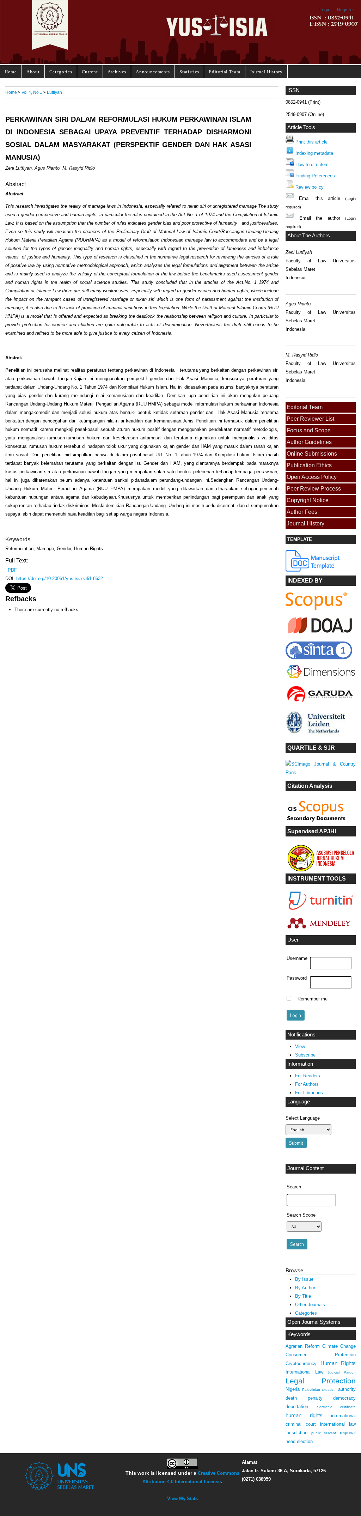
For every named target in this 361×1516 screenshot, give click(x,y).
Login (324, 9)
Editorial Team (224, 71)
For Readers (307, 1075)
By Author (305, 1287)
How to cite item (312, 164)
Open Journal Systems (314, 1322)
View (300, 1046)
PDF (12, 570)
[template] (313, 570)
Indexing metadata (314, 153)
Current (90, 71)
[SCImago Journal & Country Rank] (321, 772)
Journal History (266, 71)
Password (297, 978)
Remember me (313, 999)
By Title (303, 1296)
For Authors (307, 1084)
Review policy (309, 187)
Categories (60, 71)
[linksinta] (321, 635)
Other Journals (310, 1304)
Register (345, 9)
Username (297, 958)
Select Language (303, 1118)
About (32, 71)
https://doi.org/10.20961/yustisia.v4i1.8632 (59, 578)
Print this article (311, 142)
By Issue (304, 1279)
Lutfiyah (54, 92)
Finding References (315, 175)
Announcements (153, 71)
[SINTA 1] (321, 679)
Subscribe (305, 1055)
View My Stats (182, 1498)
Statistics (189, 71)
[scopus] (316, 608)
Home (11, 71)
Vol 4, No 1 (32, 92)
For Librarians (309, 1092)
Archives (117, 71)
